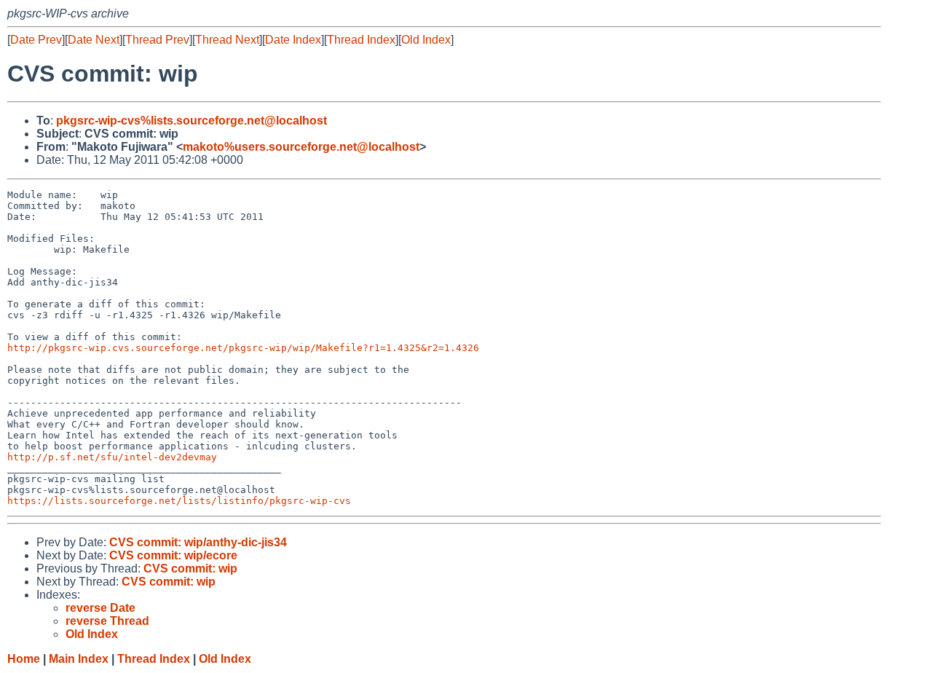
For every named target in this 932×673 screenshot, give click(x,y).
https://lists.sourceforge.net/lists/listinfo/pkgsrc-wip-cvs (179, 500)
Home (23, 659)
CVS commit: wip (190, 568)
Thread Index (361, 40)
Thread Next (227, 40)
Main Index (78, 659)
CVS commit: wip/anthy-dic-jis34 (198, 542)
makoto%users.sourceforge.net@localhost (301, 147)
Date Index (293, 40)
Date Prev (36, 40)
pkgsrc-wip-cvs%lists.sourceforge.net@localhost (191, 120)
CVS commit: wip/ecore (173, 555)
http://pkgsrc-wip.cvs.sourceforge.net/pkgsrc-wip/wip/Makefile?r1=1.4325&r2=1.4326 (243, 347)
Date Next (93, 40)
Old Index (426, 40)
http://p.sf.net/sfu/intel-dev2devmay (112, 457)
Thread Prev (157, 40)
